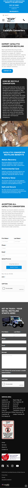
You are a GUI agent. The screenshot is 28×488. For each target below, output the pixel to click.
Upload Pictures (6, 259)
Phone (4, 245)
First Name (5, 238)
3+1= (3, 277)
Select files (14, 267)
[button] (3, 20)
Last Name (17, 238)
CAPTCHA (5, 284)
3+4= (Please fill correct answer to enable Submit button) (14, 371)
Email (4, 252)
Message (4, 352)
